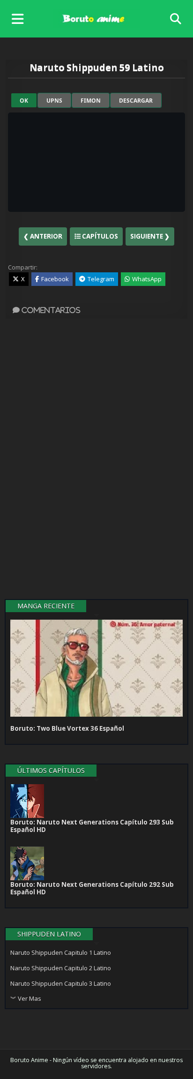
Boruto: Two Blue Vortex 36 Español (67, 728)
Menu (20, 19)
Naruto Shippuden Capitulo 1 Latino (60, 952)
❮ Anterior (42, 236)
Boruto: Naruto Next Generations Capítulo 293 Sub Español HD (92, 826)
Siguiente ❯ (150, 236)
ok (24, 101)
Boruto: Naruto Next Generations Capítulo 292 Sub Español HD (92, 888)
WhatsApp (147, 279)
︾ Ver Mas (25, 998)
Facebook (55, 279)
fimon (91, 101)
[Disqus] (96, 460)
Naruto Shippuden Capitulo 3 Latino (60, 983)
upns (54, 101)
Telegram (101, 279)
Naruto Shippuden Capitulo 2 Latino (60, 968)
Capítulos (99, 236)
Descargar (136, 101)
